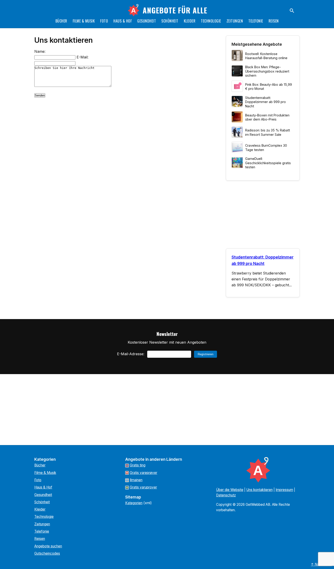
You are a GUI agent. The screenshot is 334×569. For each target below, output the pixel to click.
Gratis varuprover (143, 487)
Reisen (274, 21)
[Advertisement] (263, 216)
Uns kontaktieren (259, 490)
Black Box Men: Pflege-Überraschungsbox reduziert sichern (267, 71)
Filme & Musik (84, 21)
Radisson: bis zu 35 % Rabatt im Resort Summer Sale (267, 132)
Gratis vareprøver (143, 473)
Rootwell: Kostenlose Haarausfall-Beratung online (266, 56)
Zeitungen (235, 21)
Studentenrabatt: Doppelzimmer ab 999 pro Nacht (265, 102)
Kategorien (133, 503)
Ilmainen (136, 480)
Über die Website (229, 490)
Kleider (190, 21)
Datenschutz (226, 495)
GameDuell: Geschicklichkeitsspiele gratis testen (268, 163)
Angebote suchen (48, 546)
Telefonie (255, 21)
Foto (104, 21)
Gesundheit (146, 21)
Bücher (61, 21)
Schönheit (169, 21)
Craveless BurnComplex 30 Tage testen (266, 148)
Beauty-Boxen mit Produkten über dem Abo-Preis (267, 117)
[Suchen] (292, 11)
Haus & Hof (122, 21)
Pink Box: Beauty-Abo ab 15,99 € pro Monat (268, 87)
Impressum (284, 490)
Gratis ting (137, 465)
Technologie (211, 21)
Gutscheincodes (47, 553)
